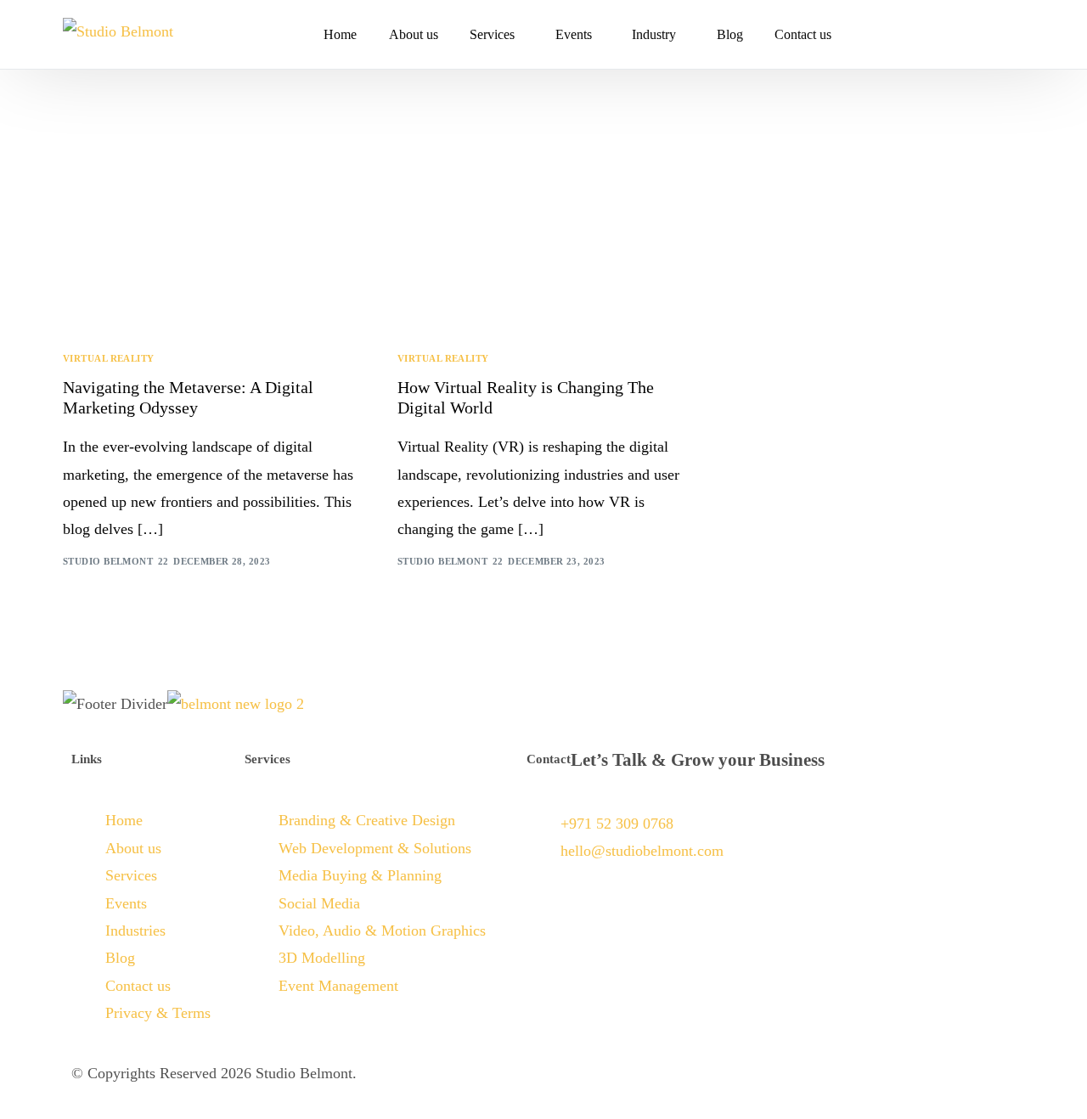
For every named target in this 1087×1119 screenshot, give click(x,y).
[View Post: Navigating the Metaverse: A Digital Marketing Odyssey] (209, 237)
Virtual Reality (109, 358)
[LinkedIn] (1010, 34)
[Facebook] (956, 34)
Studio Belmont (108, 561)
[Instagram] (983, 34)
